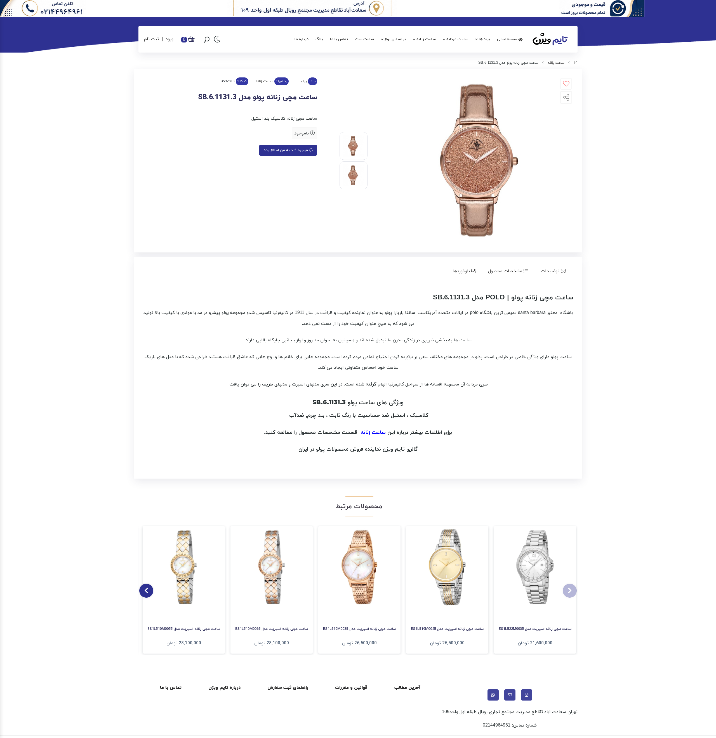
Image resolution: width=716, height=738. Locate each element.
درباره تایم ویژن (224, 688)
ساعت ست (364, 39)
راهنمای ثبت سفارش (287, 688)
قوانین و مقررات (351, 688)
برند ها (484, 39)
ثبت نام (151, 39)
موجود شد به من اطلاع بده (286, 150)
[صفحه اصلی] (576, 62)
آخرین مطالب (407, 688)
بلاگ (319, 39)
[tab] (554, 271)
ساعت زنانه (426, 39)
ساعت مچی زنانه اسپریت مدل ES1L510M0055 (183, 628)
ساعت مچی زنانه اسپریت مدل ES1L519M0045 (447, 628)
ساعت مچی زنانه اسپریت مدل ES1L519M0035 (359, 628)
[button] (570, 591)
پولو (304, 81)
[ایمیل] (509, 695)
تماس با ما (339, 39)
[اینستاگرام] (526, 695)
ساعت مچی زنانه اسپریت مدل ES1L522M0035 (535, 628)
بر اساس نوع (395, 39)
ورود (169, 39)
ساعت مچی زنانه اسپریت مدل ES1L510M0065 (271, 628)
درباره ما (301, 39)
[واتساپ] (493, 695)
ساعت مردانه (457, 39)
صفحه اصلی (507, 39)
